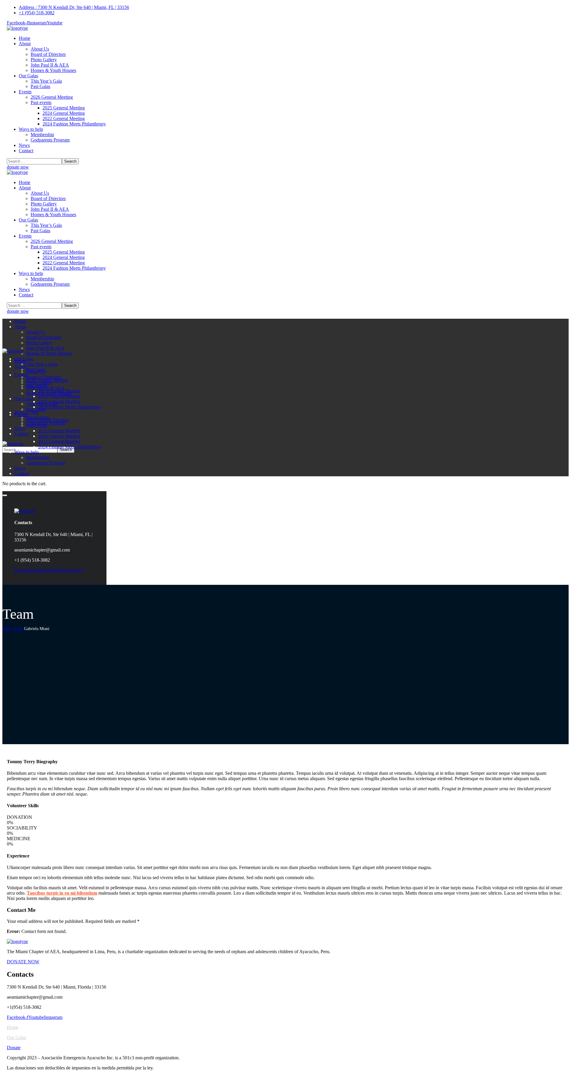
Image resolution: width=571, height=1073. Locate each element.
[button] (285, 167)
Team (18, 628)
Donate (14, 1047)
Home (7, 628)
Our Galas (16, 1037)
